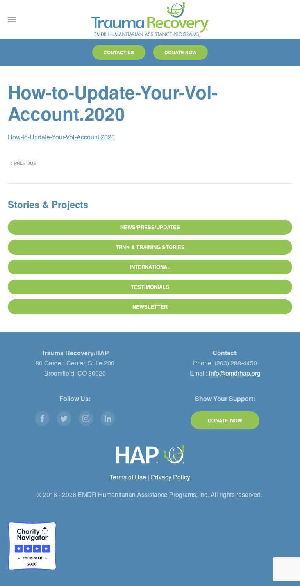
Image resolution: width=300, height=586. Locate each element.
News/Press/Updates (150, 227)
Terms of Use (128, 476)
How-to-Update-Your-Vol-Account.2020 (61, 136)
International (150, 267)
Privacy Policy (170, 476)
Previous (24, 163)
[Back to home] (150, 19)
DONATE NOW (180, 52)
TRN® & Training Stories (150, 247)
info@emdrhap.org (235, 373)
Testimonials (150, 286)
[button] (12, 19)
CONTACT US (119, 52)
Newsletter (150, 306)
